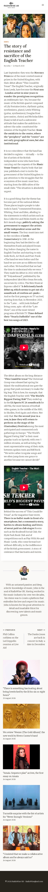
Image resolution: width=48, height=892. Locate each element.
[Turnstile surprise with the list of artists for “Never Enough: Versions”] (24, 797)
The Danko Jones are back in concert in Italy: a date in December (36, 637)
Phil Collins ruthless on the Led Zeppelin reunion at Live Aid (10, 639)
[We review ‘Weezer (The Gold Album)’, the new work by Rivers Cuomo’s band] (24, 716)
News (6, 42)
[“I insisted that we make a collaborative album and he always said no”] (24, 838)
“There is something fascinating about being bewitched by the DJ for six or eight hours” (24, 691)
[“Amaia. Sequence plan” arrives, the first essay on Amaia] (24, 756)
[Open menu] (42, 5)
